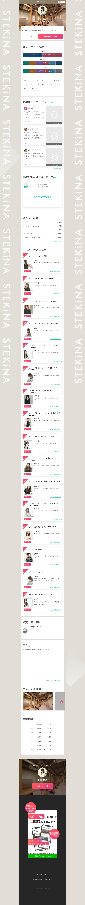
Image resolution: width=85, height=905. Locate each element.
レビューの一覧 (57, 168)
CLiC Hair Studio (42, 1)
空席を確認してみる (51, 36)
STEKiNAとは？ (42, 874)
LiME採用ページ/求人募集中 (42, 879)
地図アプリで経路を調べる (53, 680)
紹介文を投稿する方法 (42, 197)
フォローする (43, 786)
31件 (51, 102)
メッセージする (29, 36)
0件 (55, 177)
